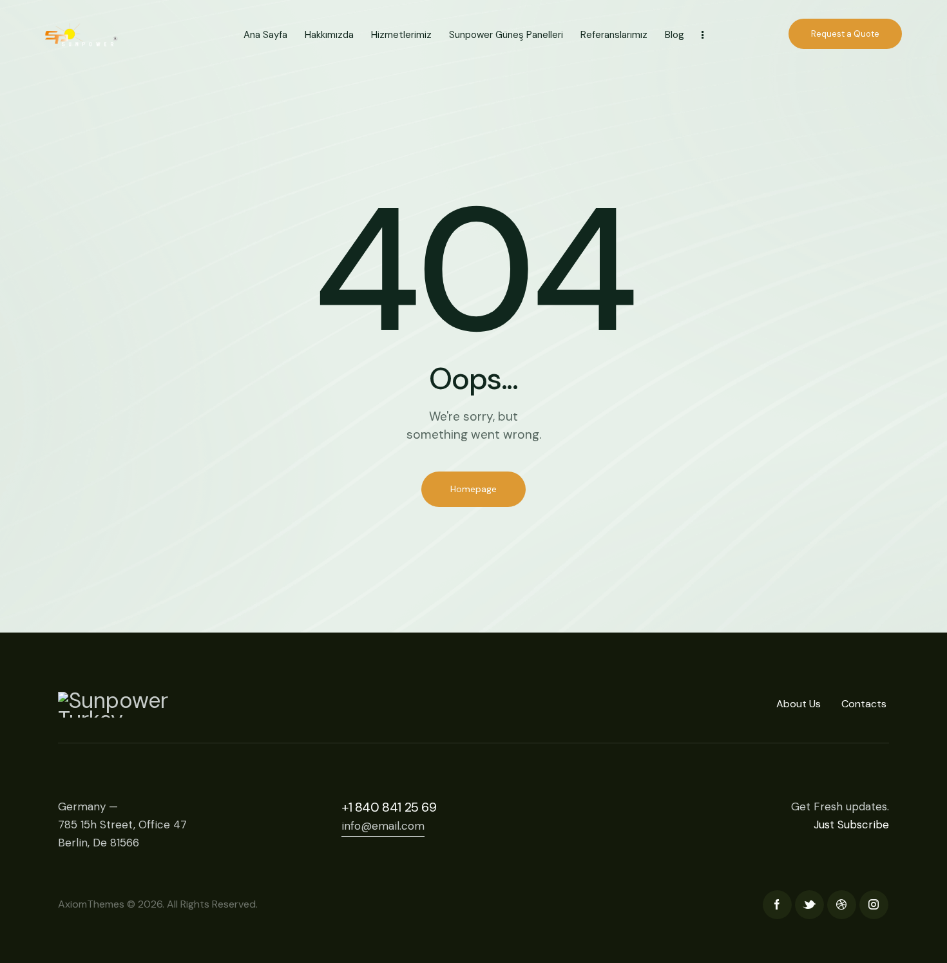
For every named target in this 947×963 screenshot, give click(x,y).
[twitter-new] (809, 904)
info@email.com (383, 826)
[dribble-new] (841, 904)
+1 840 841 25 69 (389, 807)
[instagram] (873, 904)
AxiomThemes (91, 904)
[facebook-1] (777, 904)
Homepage (473, 489)
